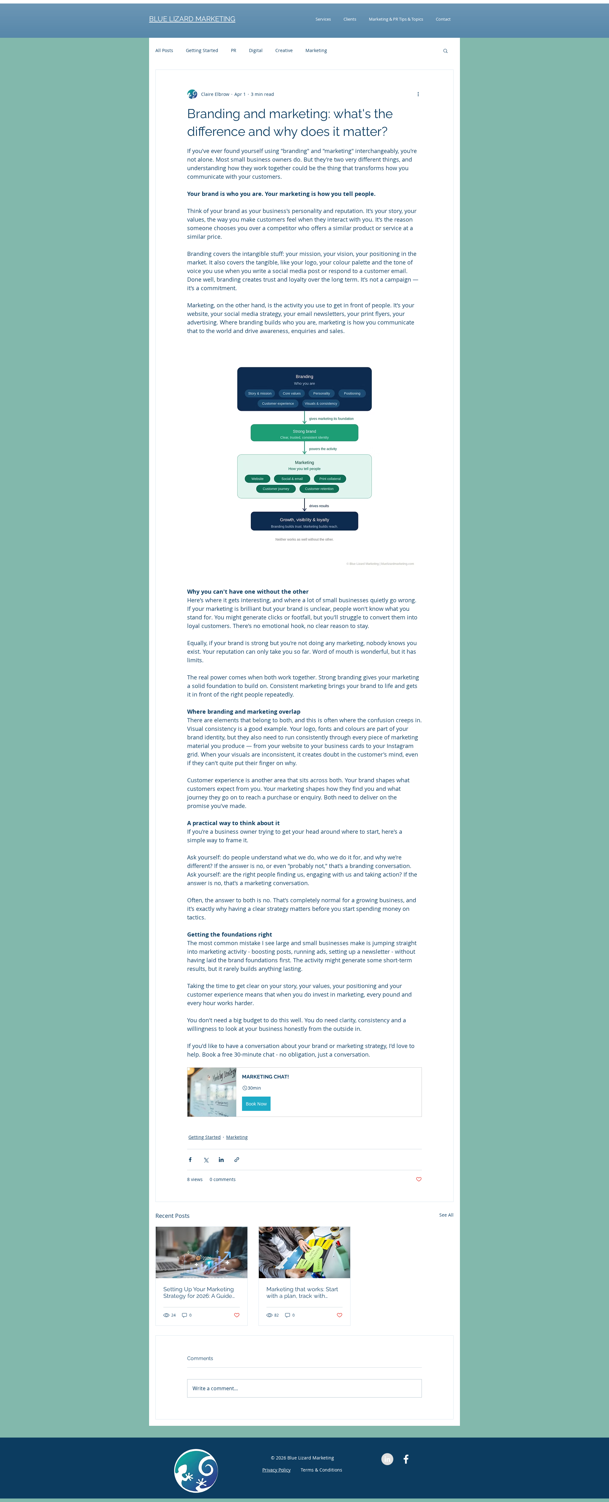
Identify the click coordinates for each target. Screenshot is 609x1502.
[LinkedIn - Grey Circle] (387, 1459)
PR (233, 50)
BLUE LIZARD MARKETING (192, 19)
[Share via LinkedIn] (221, 1160)
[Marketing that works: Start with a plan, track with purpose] (304, 1252)
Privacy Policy (276, 1470)
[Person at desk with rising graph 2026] (201, 1252)
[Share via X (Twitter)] (206, 1160)
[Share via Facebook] (190, 1160)
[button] (445, 50)
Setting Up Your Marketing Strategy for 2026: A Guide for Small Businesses (198, 1292)
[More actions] (418, 94)
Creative (284, 50)
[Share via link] (237, 1160)
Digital (256, 50)
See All (446, 1215)
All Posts (164, 50)
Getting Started (202, 50)
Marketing (316, 50)
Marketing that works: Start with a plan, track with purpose (302, 1292)
